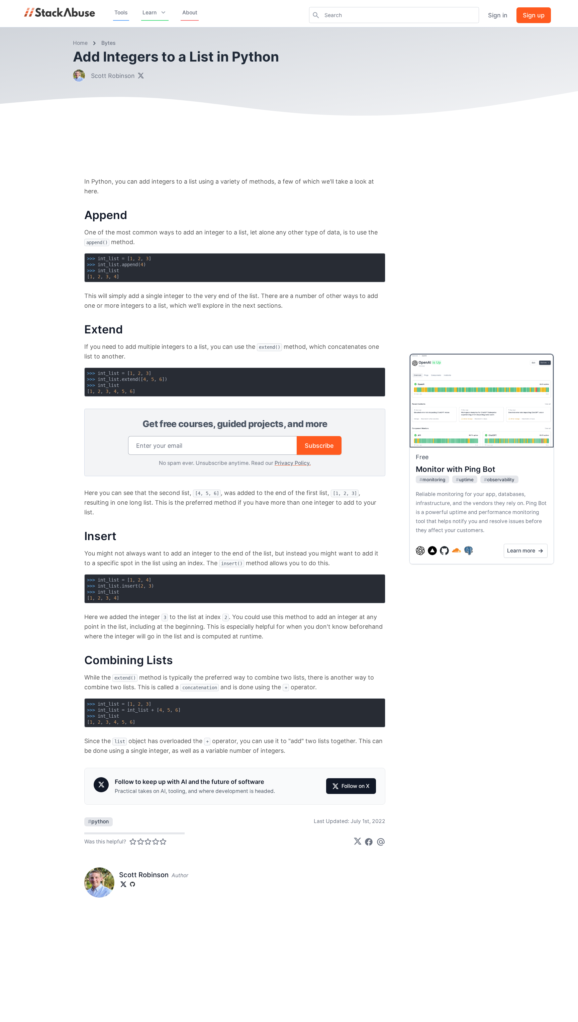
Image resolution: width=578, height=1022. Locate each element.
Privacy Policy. (293, 463)
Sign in (497, 15)
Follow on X (356, 786)
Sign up (534, 15)
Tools (120, 12)
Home (80, 43)
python (98, 821)
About (189, 12)
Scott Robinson (113, 75)
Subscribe (319, 445)
